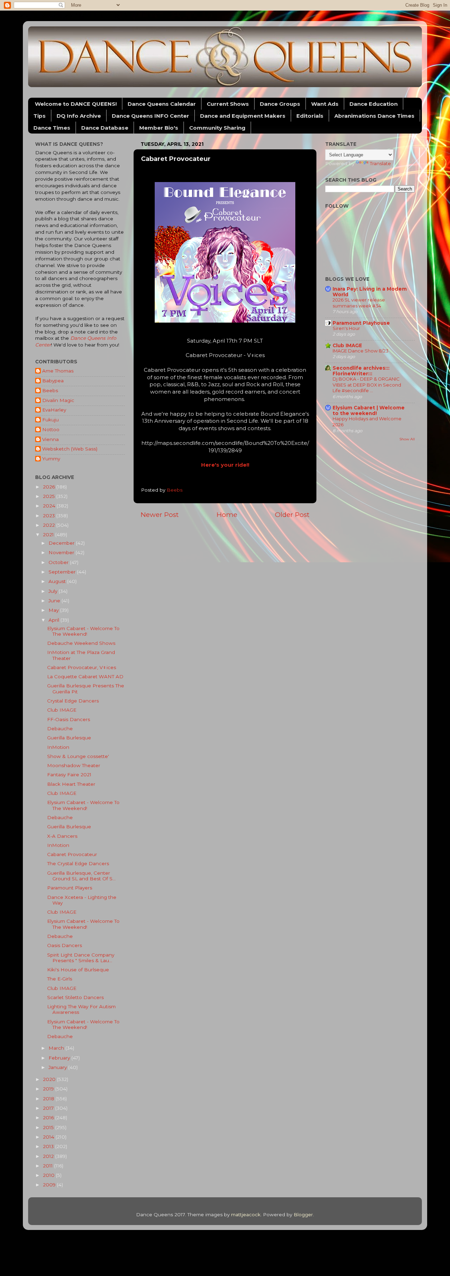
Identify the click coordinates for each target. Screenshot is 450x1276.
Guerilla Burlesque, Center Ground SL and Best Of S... (81, 875)
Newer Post (160, 515)
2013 (49, 1146)
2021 (49, 534)
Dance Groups (280, 104)
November (62, 552)
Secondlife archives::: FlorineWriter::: (361, 370)
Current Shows (228, 104)
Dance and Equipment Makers (242, 115)
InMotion (58, 747)
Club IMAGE (61, 710)
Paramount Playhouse (361, 323)
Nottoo (50, 429)
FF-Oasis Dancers (68, 719)
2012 (49, 1156)
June (55, 600)
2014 (49, 1137)
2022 (49, 525)
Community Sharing (217, 127)
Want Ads (325, 104)
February (60, 1058)
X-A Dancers (62, 836)
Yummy (51, 458)
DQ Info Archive (79, 115)
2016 (49, 1117)
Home (227, 515)
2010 (49, 1175)
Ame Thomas (57, 371)
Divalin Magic (58, 400)
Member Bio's (158, 127)
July (54, 591)
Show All (407, 439)
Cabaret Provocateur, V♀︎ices (81, 667)
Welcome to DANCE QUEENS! (76, 104)
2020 (50, 1079)
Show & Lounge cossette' (78, 756)
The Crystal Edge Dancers (78, 863)
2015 (49, 1127)
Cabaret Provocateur (72, 854)
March (57, 1048)
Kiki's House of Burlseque (78, 969)
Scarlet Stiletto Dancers (75, 997)
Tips (39, 115)
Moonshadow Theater (73, 765)
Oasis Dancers (64, 945)
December (62, 543)
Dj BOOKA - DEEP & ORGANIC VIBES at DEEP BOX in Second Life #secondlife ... (367, 384)
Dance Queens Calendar (162, 104)
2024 (50, 506)
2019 (49, 1089)
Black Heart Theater (71, 784)
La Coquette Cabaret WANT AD (85, 676)
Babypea (53, 380)
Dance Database (104, 127)
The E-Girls (59, 979)
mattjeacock (246, 1214)
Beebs (50, 390)
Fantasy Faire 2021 (69, 774)
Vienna (50, 439)
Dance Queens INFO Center (150, 115)
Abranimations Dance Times (374, 115)
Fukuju (50, 419)
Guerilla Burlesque (69, 737)
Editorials (309, 115)
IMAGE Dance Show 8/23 (360, 351)
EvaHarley (54, 410)
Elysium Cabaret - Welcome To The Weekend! (83, 631)
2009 (50, 1184)
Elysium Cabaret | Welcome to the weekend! (369, 410)
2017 (49, 1108)
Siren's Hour (346, 328)
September (63, 572)
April (54, 620)
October (59, 562)
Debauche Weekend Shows (81, 643)
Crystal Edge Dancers (73, 701)
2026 (49, 487)
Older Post (292, 515)
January (58, 1067)
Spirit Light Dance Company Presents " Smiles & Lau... (80, 957)
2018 (49, 1098)
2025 (49, 496)
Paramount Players (69, 887)
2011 (48, 1165)
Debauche (60, 728)
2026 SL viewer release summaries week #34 (359, 303)
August (58, 581)
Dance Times (51, 127)
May (54, 610)
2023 (49, 515)
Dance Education (373, 104)
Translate (380, 163)
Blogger (303, 1214)
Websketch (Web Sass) (69, 449)
